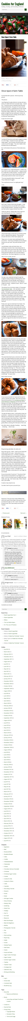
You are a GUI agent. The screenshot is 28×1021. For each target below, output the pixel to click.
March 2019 (7, 732)
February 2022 (7, 654)
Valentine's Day (8, 969)
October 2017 (7, 774)
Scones (5, 942)
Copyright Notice (11, 1011)
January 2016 (7, 826)
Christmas (6, 871)
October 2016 (7, 804)
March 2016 (7, 821)
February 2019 (7, 735)
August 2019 (7, 720)
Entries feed (7, 980)
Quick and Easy (7, 935)
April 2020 (6, 701)
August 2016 (7, 808)
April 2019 (6, 730)
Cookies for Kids (8, 879)
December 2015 (8, 828)
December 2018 (8, 740)
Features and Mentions (12, 994)
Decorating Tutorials (9, 888)
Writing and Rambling (7, 80)
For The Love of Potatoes (10, 625)
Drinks (5, 893)
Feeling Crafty (7, 903)
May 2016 (6, 816)
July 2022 (6, 649)
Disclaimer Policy (11, 1014)
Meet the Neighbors (9, 923)
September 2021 (8, 659)
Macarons (6, 918)
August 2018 (7, 750)
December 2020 (8, 681)
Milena (5, 620)
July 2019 (6, 723)
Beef (5, 849)
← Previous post (5, 513)
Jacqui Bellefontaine (9, 567)
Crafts (5, 883)
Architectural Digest (19, 400)
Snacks (5, 950)
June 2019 (6, 725)
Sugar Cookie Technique (10, 955)
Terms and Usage (11, 1016)
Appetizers (6, 847)
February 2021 (7, 676)
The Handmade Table (6, 289)
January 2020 (7, 708)
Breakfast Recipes (8, 854)
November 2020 (8, 683)
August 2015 (7, 838)
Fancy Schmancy (8, 901)
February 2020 (7, 705)
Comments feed (8, 983)
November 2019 (8, 713)
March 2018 (7, 762)
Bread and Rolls (8, 852)
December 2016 (8, 799)
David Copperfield (17, 528)
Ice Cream (6, 915)
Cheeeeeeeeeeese (8, 861)
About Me (6, 992)
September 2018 (8, 747)
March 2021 (7, 674)
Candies (6, 859)
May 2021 (6, 669)
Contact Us (6, 1004)
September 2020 (8, 688)
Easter (5, 896)
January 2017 (7, 796)
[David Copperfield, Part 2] (8, 523)
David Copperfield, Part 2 (7, 528)
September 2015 (8, 835)
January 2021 (7, 678)
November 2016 (8, 801)
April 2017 (6, 789)
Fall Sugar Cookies (8, 898)
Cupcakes (6, 886)
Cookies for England (12, 3)
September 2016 (8, 806)
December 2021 (8, 656)
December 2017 (8, 769)
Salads (5, 940)
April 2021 (6, 671)
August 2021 (7, 661)
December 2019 (8, 710)
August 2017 (7, 779)
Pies (5, 930)
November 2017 (8, 772)
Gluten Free (7, 908)
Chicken (6, 866)
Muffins (6, 925)
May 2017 (6, 786)
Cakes (5, 856)
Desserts (6, 891)
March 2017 (7, 791)
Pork (5, 932)
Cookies (6, 876)
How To (6, 913)
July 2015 (6, 840)
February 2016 (7, 823)
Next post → (24, 513)
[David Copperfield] (19, 523)
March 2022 (7, 651)
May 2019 (6, 727)
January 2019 (7, 737)
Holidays (6, 910)
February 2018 (7, 764)
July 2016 (6, 811)
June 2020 (6, 696)
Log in (5, 978)
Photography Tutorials (9, 928)
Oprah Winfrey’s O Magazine (8, 401)
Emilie (4, 78)
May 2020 (6, 698)
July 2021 (6, 664)
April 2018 (6, 759)
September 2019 (8, 718)
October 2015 (7, 833)
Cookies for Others (8, 881)
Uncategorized (7, 967)
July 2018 (6, 752)
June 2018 (6, 754)
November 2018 (8, 742)
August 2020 (7, 691)
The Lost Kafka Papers (9, 622)
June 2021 (6, 666)
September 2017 (8, 777)
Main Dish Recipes (8, 920)
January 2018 (7, 767)
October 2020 (7, 686)
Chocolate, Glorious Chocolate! (11, 869)
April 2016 (6, 818)
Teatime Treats (8, 964)
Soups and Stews (8, 952)
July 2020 (6, 693)
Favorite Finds (7, 1007)
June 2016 (6, 813)
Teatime (6, 962)
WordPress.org (7, 985)
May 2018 (6, 757)
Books (5, 997)
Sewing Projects (8, 945)
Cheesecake (7, 864)
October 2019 (7, 715)
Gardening (6, 906)
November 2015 (8, 831)
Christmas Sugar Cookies (10, 874)
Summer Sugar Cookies (9, 959)
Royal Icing (6, 937)
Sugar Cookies (7, 957)
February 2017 (7, 794)
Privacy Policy (7, 1009)
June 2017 (6, 784)
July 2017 (6, 781)
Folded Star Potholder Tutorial (16, 636)
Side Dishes (7, 947)
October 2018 (7, 745)
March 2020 (7, 703)
